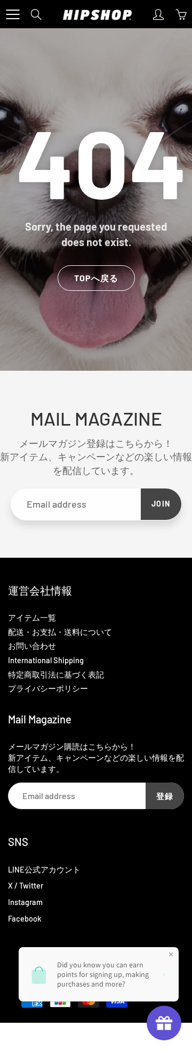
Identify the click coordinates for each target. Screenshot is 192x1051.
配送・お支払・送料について (60, 632)
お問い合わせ (32, 645)
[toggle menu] (12, 14)
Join (161, 503)
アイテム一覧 (32, 617)
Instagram (25, 902)
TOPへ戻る (96, 278)
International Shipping (46, 660)
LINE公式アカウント (44, 869)
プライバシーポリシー (48, 688)
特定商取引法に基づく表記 (56, 674)
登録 (164, 796)
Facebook (24, 918)
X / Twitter (25, 885)
